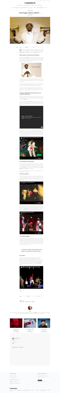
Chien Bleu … (16, 330)
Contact (46, 7)
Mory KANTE (27, 301)
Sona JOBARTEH (39, 262)
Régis (30, 311)
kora (31, 101)
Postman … (30, 330)
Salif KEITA (25, 99)
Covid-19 (28, 52)
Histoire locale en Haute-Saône (24, 7)
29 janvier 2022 (31, 331)
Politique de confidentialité (40, 7)
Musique (32, 10)
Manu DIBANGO (22, 52)
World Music (24, 167)
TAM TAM (26, 168)
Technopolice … (18, 379)
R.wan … (44, 330)
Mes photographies (17, 7)
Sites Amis (34, 7)
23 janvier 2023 (17, 331)
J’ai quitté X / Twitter (16, 381)
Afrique (21, 301)
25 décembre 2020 (45, 331)
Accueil (12, 7)
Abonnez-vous (40, 380)
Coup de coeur (28, 10)
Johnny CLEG (36, 52)
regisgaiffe (11, 381)
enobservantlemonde (12, 379)
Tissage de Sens (12, 383)
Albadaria (27, 57)
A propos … (30, 7)
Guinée (23, 301)
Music (30, 301)
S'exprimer (13, 388)
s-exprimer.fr (30, 3)
